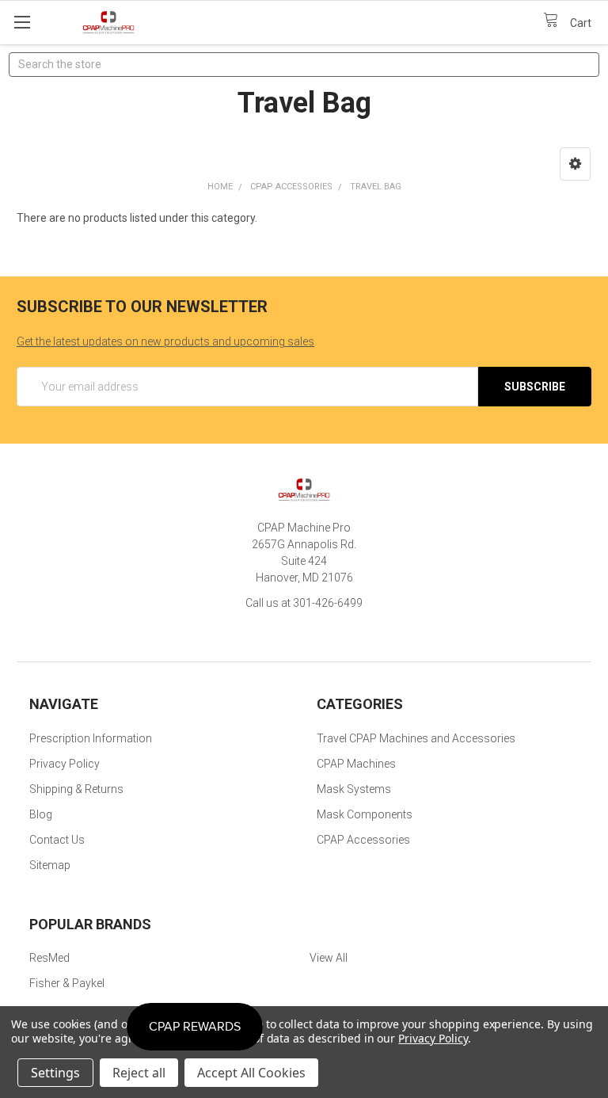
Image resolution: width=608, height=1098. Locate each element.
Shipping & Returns (76, 789)
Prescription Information (90, 738)
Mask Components (364, 814)
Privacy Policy (64, 763)
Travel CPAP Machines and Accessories (416, 738)
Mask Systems (354, 789)
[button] (575, 164)
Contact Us (57, 839)
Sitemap (49, 865)
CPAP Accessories (291, 186)
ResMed (49, 957)
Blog (40, 814)
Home (220, 186)
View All (329, 957)
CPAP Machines (356, 763)
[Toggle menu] (22, 22)
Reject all (138, 1072)
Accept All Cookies (251, 1072)
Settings (55, 1072)
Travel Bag (375, 186)
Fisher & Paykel (66, 983)
